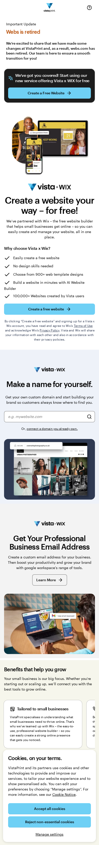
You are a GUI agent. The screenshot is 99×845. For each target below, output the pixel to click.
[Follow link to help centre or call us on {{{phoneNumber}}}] (89, 7)
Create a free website (46, 309)
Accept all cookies (49, 808)
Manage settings (49, 834)
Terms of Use (83, 325)
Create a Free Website (46, 93)
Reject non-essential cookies (49, 822)
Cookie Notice (64, 794)
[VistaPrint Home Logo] (50, 8)
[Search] (89, 416)
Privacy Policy (49, 330)
